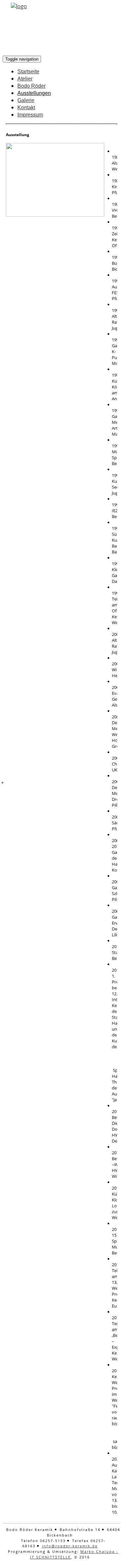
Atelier (24, 78)
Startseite (28, 71)
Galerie (25, 100)
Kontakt (26, 107)
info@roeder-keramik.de (70, 1545)
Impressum (30, 114)
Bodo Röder (31, 86)
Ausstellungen (34, 93)
